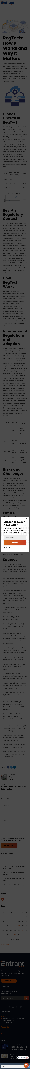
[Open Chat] (26, 1065)
